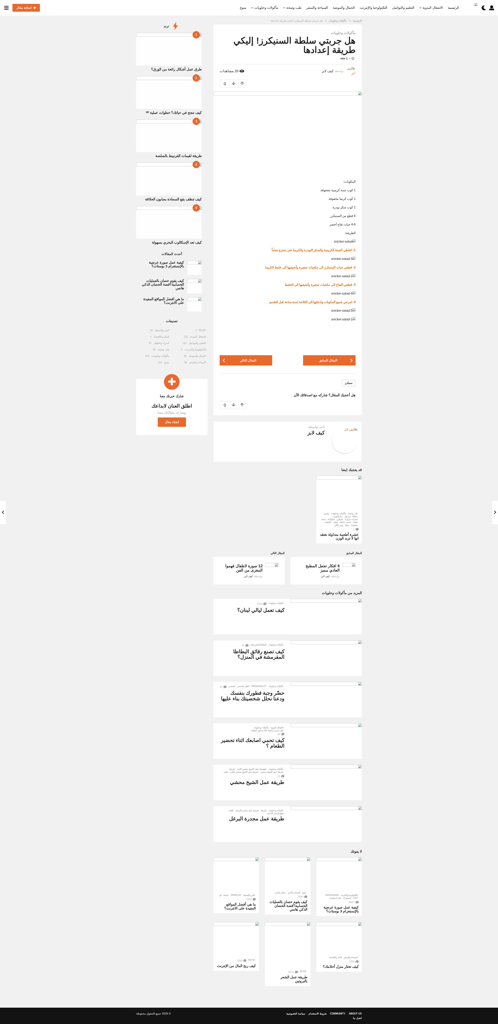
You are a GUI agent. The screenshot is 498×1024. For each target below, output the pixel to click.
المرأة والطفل (161, 343)
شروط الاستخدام (318, 1013)
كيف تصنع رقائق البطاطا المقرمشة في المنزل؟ (258, 654)
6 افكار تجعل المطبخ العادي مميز (323, 568)
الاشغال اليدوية (433, 8)
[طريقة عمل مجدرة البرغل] (326, 824)
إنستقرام (347, 898)
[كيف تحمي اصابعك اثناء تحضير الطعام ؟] (326, 741)
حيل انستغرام (335, 898)
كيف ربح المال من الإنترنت (236, 966)
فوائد (335, 522)
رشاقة (355, 516)
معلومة (354, 525)
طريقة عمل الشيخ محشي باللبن (244, 772)
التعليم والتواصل (403, 8)
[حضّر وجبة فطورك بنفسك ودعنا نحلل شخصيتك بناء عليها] (326, 699)
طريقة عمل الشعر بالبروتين (294, 979)
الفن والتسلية (249, 895)
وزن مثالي (338, 525)
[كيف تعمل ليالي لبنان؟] (326, 616)
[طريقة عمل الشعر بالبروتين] (287, 945)
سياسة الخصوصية (295, 1013)
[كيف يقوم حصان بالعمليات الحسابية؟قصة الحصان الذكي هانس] (287, 873)
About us (355, 1013)
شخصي (232, 686)
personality (259, 686)
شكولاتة (331, 519)
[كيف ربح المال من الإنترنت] (236, 939)
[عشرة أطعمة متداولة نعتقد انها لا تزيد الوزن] (339, 493)
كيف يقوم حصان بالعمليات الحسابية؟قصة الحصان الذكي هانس (288, 906)
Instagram (332, 895)
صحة (324, 519)
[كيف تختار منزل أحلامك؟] (339, 938)
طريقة (232, 769)
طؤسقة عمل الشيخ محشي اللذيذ (252, 769)
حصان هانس (280, 892)
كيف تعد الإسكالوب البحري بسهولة (177, 242)
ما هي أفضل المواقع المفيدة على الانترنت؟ (240, 906)
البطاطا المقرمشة (259, 645)
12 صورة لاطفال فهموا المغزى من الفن (244, 568)
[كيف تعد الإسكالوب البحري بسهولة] (169, 222)
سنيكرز (348, 382)
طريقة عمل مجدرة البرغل (247, 810)
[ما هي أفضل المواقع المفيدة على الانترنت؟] (236, 874)
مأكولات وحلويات (266, 8)
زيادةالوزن (337, 516)
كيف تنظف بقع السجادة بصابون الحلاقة (173, 199)
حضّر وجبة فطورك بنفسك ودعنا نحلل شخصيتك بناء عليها (252, 695)
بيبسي (326, 513)
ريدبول (347, 516)
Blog (303, 971)
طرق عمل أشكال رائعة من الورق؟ (176, 69)
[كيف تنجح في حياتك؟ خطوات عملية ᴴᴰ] (169, 92)
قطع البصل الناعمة (275, 813)
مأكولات (327, 522)
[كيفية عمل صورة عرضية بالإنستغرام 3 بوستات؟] (339, 874)
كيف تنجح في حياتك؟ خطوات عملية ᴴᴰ (174, 113)
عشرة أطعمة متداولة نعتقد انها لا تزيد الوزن (339, 536)
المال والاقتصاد (335, 957)
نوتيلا (347, 525)
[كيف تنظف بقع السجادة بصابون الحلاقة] (169, 179)
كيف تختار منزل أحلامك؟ (341, 967)
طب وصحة (294, 8)
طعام (355, 522)
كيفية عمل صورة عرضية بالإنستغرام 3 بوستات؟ (341, 909)
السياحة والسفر (317, 8)
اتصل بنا (357, 1018)
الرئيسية (453, 8)
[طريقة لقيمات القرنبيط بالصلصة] (169, 135)
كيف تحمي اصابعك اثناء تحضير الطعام (267, 730)
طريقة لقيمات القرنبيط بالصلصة (178, 156)
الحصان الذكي (294, 892)
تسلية (226, 895)
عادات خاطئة (345, 522)
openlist (236, 895)
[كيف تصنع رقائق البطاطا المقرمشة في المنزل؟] (326, 658)
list (355, 898)
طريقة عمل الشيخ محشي (271, 772)
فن (220, 895)
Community (337, 1013)
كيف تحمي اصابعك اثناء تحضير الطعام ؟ (252, 743)
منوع (243, 8)
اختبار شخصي (243, 686)
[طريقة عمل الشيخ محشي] (326, 782)
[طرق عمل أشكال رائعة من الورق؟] (169, 49)
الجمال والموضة (344, 8)
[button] (491, 8)
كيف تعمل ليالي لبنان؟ (260, 610)
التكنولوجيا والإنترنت (373, 8)
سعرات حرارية (351, 519)
